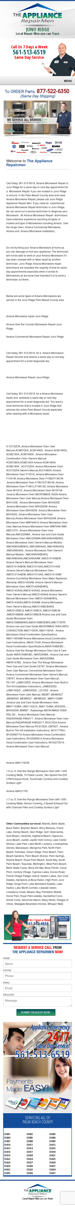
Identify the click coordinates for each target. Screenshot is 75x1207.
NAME (6, 958)
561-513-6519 (29, 52)
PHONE (7, 970)
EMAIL (6, 982)
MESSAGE (8, 994)
